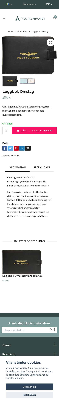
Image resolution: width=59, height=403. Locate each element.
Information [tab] (17, 167)
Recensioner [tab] (42, 167)
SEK (48, 4)
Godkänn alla (29, 387)
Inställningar (29, 395)
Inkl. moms (28, 4)
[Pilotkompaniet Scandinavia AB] (30, 18)
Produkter (22, 31)
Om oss (6, 345)
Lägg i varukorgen (36, 130)
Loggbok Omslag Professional (22, 276)
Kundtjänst (8, 354)
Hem (10, 31)
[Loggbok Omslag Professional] (29, 262)
